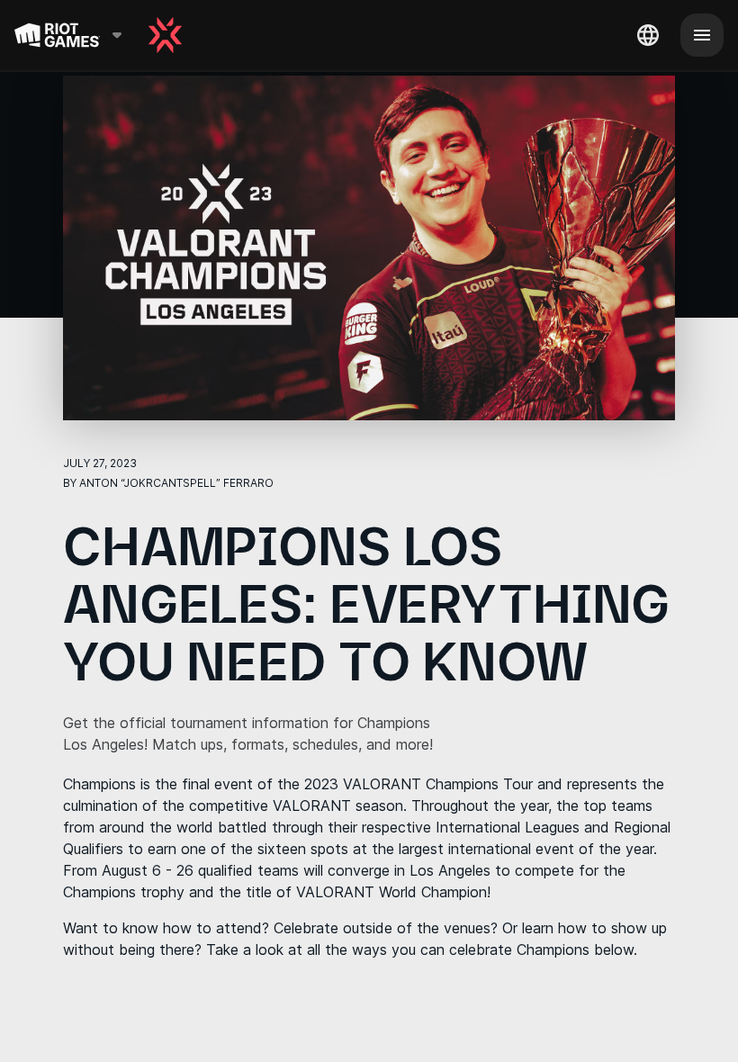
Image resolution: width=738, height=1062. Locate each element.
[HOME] (165, 35)
